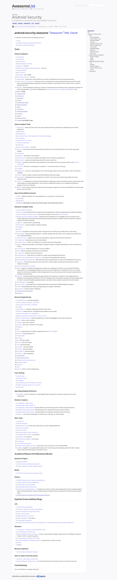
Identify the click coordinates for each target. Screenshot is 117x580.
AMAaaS (19, 87)
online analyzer (63, 214)
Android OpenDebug (23, 318)
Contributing (92, 71)
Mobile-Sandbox (22, 105)
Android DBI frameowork (24, 210)
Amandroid (20, 153)
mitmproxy (20, 441)
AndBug (19, 307)
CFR (18, 344)
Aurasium (20, 262)
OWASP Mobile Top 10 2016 (25, 516)
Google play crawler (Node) (25, 407)
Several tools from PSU (24, 140)
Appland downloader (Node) (25, 412)
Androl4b (20, 212)
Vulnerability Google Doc (24, 520)
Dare (18, 320)
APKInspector (21, 134)
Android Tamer (21, 242)
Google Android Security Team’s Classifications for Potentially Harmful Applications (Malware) (45, 522)
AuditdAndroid (21, 255)
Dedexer (19, 327)
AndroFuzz (20, 387)
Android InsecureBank (24, 439)
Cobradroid (20, 225)
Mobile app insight (22, 103)
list (33, 23)
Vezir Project (21, 284)
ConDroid (20, 166)
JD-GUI (19, 342)
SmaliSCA (20, 156)
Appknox (19, 66)
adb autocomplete (22, 428)
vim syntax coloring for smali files (27, 305)
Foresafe (19, 114)
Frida (18, 331)
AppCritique (20, 79)
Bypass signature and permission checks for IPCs (32, 316)
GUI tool (51, 331)
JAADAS (19, 187)
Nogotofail (20, 201)
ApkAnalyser (21, 131)
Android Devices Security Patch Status (28, 511)
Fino (18, 329)
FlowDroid (20, 145)
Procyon (19, 349)
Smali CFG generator (23, 143)
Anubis (19, 100)
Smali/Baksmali (21, 300)
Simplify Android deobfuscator (26, 360)
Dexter (19, 116)
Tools (90, 35)
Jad (18, 340)
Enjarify (19, 325)
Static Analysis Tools (95, 39)
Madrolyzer (20, 160)
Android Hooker (22, 238)
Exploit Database (22, 462)
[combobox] (89, 5)
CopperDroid (21, 94)
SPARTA (19, 162)
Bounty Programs (94, 66)
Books (91, 58)
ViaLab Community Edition (25, 291)
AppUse (19, 222)
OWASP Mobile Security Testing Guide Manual (31, 480)
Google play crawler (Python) (26, 405)
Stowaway (20, 98)
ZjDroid (19, 358)
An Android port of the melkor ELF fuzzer (29, 383)
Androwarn (20, 127)
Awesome (23, 6)
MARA (19, 286)
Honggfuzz (20, 380)
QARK (19, 196)
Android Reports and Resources (26, 561)
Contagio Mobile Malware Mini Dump (28, 538)
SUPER (19, 175)
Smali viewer (21, 356)
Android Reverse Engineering (26, 260)
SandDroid (20, 96)
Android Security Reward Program (27, 552)
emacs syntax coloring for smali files (28, 302)
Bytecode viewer (22, 362)
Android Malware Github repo (26, 532)
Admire (19, 545)
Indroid (19, 333)
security (37, 23)
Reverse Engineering (95, 45)
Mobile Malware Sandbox (24, 64)
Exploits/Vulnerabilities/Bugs (96, 61)
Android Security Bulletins (25, 507)
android (15, 23)
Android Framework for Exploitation (28, 313)
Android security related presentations (28, 464)
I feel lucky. (40, 9)
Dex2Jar (19, 322)
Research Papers (94, 56)
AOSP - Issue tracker (23, 514)
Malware (92, 64)
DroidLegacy (21, 138)
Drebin (19, 543)
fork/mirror (25, 358)
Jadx (18, 367)
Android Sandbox (22, 111)
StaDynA (19, 276)
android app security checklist (26, 485)
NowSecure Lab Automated (25, 81)
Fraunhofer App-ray (23, 77)
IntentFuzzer (21, 376)
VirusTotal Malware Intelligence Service (29, 540)
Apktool (19, 311)
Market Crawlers (94, 51)
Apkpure (19, 414)
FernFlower (20, 351)
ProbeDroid (20, 240)
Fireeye (19, 120)
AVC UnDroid (21, 72)
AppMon (19, 448)
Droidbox (20, 227)
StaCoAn (19, 181)
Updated (42, 26)
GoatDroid (20, 437)
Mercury (19, 293)
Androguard (21, 309)
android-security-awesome (28, 26)
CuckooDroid (21, 248)
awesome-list (27, 23)
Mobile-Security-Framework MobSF (27, 216)
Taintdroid (20, 289)
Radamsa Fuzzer (22, 378)
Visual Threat (21, 61)
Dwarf (19, 369)
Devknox (19, 203)
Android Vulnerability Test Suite (26, 446)
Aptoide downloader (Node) (25, 410)
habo (18, 91)
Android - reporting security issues (27, 559)
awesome (20, 23)
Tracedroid (20, 59)
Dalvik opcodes (21, 430)
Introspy (19, 338)
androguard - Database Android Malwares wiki (31, 530)
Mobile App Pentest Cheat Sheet (26, 487)
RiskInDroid (20, 171)
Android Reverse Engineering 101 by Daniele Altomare (33, 495)
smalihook (20, 421)
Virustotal (20, 75)
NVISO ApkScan (22, 70)
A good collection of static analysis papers (29, 466)
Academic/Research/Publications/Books (99, 55)
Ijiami (18, 107)
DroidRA (19, 169)
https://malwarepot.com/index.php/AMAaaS (59, 89)
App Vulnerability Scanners (94, 41)
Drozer (19, 229)
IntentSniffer (21, 336)
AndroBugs (20, 198)
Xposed (19, 231)
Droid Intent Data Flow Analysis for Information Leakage (34, 136)
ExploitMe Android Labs (24, 434)
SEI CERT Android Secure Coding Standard (29, 473)
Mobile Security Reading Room (26, 489)
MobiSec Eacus (21, 118)
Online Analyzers (94, 37)
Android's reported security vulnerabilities (30, 509)
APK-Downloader (22, 423)
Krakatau (20, 347)
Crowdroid (20, 253)
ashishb (17, 26)
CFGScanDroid (21, 158)
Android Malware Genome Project (27, 534)
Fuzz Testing (93, 47)
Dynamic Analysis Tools (96, 43)
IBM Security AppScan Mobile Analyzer (28, 68)
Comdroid (20, 109)
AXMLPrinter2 (21, 426)
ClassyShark (20, 177)
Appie (19, 268)
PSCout (19, 149)
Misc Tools (93, 53)
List (91, 63)
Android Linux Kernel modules (26, 266)
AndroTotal (20, 57)
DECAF (19, 244)
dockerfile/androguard (24, 443)
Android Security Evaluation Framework (29, 257)
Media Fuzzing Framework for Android (28, 385)
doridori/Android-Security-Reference (28, 482)
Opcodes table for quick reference (27, 432)
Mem (18, 251)
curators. (33, 9)
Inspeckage (20, 234)
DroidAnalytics (21, 282)
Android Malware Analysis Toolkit (27, 214)
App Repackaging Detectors (94, 49)
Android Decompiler (23, 147)
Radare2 (19, 364)
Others (92, 60)
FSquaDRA (20, 394)
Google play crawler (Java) (25, 403)
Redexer (19, 353)
